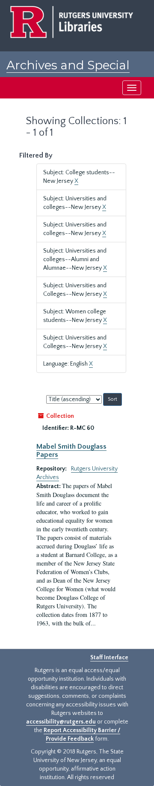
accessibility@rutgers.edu (61, 721)
